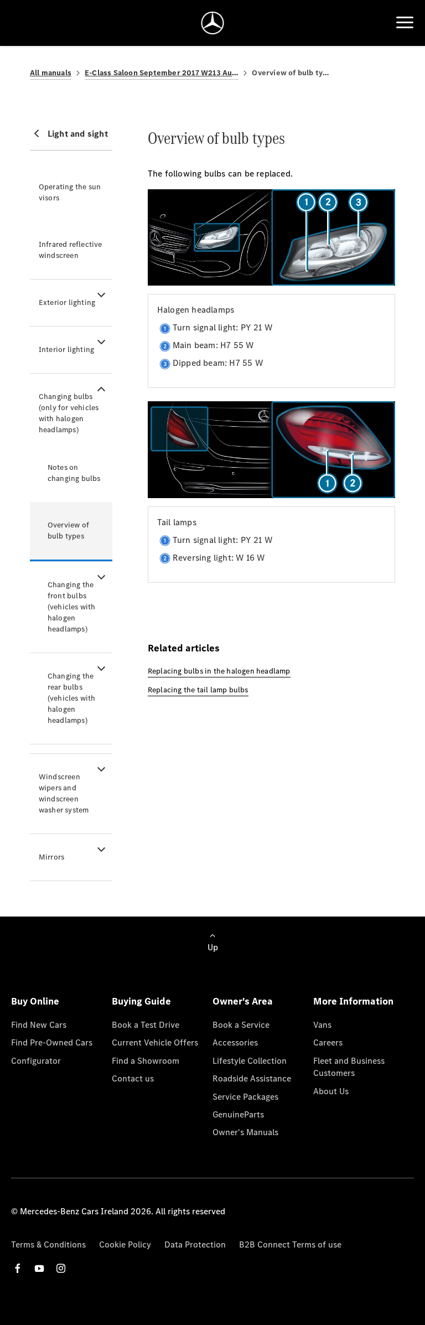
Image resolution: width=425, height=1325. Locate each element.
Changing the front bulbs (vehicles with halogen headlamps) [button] (72, 606)
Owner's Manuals (245, 1132)
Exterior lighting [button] (67, 302)
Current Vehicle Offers (155, 1042)
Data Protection (195, 1244)
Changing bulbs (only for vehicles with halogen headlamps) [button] (69, 413)
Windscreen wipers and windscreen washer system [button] (64, 793)
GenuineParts (238, 1114)
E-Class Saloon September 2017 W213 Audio (162, 73)
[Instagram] (61, 1268)
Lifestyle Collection (249, 1061)
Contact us (133, 1078)
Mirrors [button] (51, 857)
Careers (328, 1042)
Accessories (235, 1042)
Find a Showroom (145, 1061)
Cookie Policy (125, 1244)
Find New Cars (38, 1025)
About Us (331, 1091)
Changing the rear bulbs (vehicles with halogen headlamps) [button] (72, 698)
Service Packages (245, 1097)
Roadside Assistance (251, 1078)
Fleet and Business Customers (349, 1067)
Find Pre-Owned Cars (51, 1042)
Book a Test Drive (145, 1025)
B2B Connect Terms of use (290, 1244)
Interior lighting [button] (66, 349)
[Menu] (404, 22)
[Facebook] (17, 1268)
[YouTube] (39, 1268)
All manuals (50, 73)
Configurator (36, 1061)
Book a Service (240, 1025)
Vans (322, 1025)
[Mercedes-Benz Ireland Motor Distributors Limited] (212, 23)
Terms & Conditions (48, 1244)
